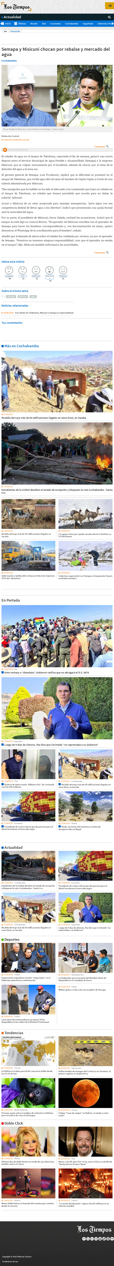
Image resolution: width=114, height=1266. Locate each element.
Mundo (34, 23)
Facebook (84, 1239)
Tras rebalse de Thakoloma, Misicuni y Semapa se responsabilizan (44, 312)
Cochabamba (71, 23)
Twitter (88, 1239)
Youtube (100, 1239)
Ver (6, 31)
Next (113, 23)
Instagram (96, 1239)
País (44, 23)
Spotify (112, 1239)
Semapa (11, 296)
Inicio (8, 23)
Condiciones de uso (10, 1261)
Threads (108, 1239)
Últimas (22, 23)
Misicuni (23, 296)
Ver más (5, 350)
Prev (1, 23)
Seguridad (88, 23)
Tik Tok (104, 1239)
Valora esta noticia (12, 261)
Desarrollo (15, 31)
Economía (55, 23)
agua (33, 296)
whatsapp (92, 1239)
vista (3, 605)
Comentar (99, 146)
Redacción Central (10, 136)
